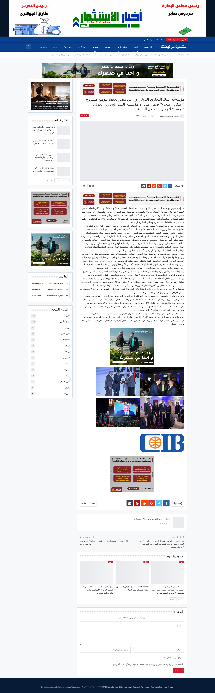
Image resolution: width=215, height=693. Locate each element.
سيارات (67, 394)
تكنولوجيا (107, 52)
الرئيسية (148, 47)
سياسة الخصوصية (157, 40)
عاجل (149, 52)
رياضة (120, 52)
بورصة (107, 47)
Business (68, 47)
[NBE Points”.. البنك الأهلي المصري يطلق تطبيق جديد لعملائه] (132, 572)
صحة (55, 47)
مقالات (94, 52)
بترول (67, 388)
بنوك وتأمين (122, 47)
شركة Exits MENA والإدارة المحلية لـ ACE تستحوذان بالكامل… (43, 143)
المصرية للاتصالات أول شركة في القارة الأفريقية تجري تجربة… (44, 157)
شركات (81, 47)
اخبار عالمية (134, 52)
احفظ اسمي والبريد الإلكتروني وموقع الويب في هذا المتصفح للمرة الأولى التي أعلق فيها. (147, 664)
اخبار (136, 47)
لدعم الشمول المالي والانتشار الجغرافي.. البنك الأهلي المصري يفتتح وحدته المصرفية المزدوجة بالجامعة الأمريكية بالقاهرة (161, 544)
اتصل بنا (144, 40)
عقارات (43, 47)
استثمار (94, 47)
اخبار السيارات (64, 382)
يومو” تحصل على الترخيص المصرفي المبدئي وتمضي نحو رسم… (43, 130)
